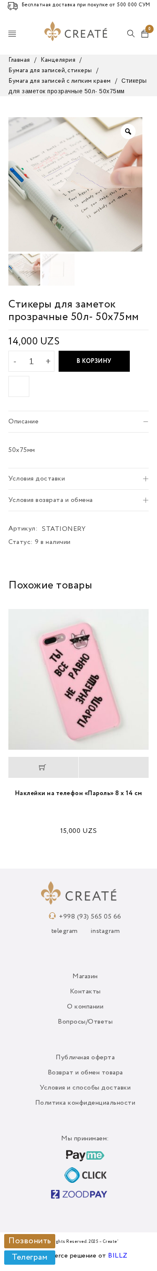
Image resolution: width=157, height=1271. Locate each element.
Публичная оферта (85, 1057)
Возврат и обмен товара (85, 1072)
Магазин (85, 976)
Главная (19, 60)
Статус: (20, 542)
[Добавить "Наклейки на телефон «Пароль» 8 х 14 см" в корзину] (43, 767)
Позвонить (29, 1241)
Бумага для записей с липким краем (59, 81)
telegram (64, 931)
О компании (85, 1006)
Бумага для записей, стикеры (50, 71)
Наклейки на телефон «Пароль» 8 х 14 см (78, 793)
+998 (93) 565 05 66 (90, 917)
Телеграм (29, 1257)
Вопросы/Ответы (85, 1022)
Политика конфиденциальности (85, 1103)
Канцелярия (58, 60)
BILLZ (118, 1256)
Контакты (85, 991)
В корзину (94, 361)
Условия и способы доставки (85, 1088)
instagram (105, 931)
